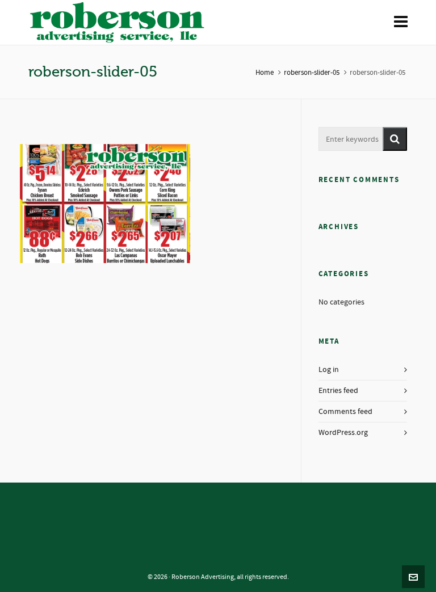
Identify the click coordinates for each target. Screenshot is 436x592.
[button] (395, 139)
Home (264, 72)
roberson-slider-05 (311, 72)
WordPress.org (343, 433)
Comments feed (345, 412)
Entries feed (338, 391)
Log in (328, 370)
